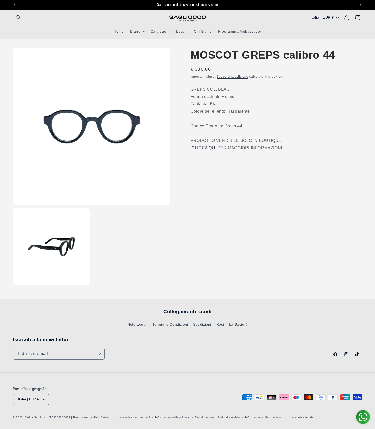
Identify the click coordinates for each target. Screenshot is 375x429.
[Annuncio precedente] (14, 5)
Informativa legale (301, 417)
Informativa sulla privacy (172, 417)
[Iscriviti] (98, 354)
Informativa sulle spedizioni (264, 417)
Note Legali (137, 324)
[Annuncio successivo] (360, 5)
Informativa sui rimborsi (133, 417)
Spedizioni (202, 324)
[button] (18, 17)
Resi (220, 324)
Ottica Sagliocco (36, 417)
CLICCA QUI (204, 147)
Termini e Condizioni (170, 324)
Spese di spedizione (232, 76)
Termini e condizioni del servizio (217, 417)
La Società (238, 324)
